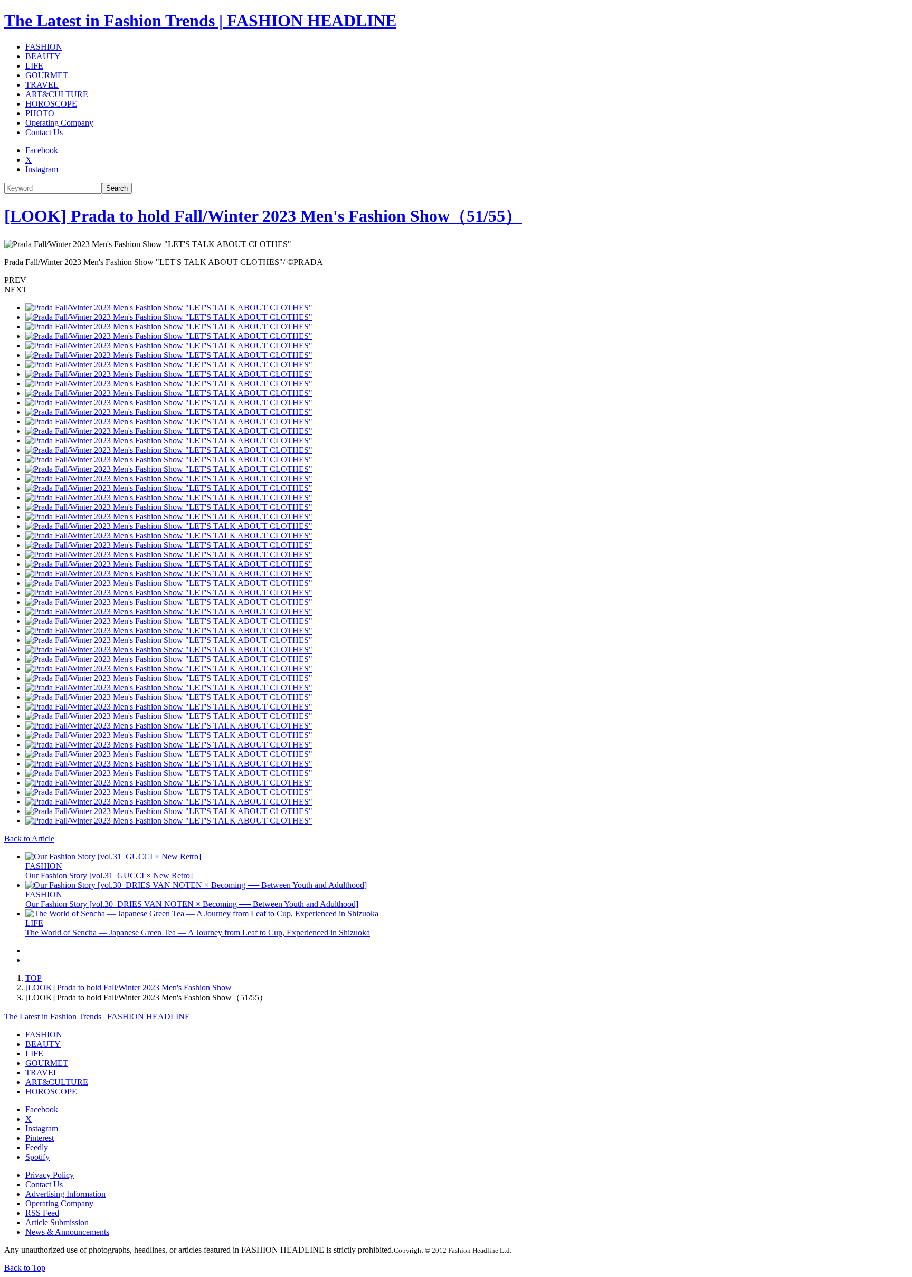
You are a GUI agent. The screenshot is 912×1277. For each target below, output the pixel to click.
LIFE (34, 65)
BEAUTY (43, 56)
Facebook (41, 150)
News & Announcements (67, 1231)
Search (117, 188)
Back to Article (29, 838)
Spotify (37, 1156)
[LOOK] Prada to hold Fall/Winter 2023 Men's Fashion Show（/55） (263, 215)
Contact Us (44, 132)
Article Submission (57, 1222)
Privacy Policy (49, 1174)
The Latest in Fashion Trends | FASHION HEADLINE (200, 20)
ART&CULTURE (56, 94)
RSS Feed (42, 1212)
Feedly (36, 1147)
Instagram (41, 169)
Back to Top (24, 1267)
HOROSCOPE (51, 103)
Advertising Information (65, 1193)
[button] (456, 280)
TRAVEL (42, 84)
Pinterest (39, 1137)
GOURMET (46, 75)
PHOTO (39, 113)
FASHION (43, 46)
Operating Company (59, 122)
